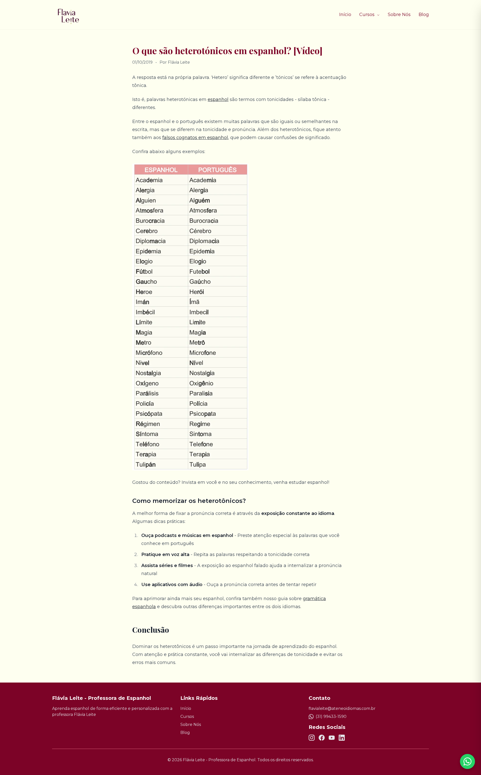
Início (345, 14)
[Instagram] (312, 738)
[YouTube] (332, 738)
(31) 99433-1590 (331, 716)
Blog (424, 14)
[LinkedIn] (342, 738)
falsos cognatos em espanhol (195, 137)
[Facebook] (322, 738)
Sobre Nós (399, 14)
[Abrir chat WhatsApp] (467, 761)
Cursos (367, 14)
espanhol (218, 99)
